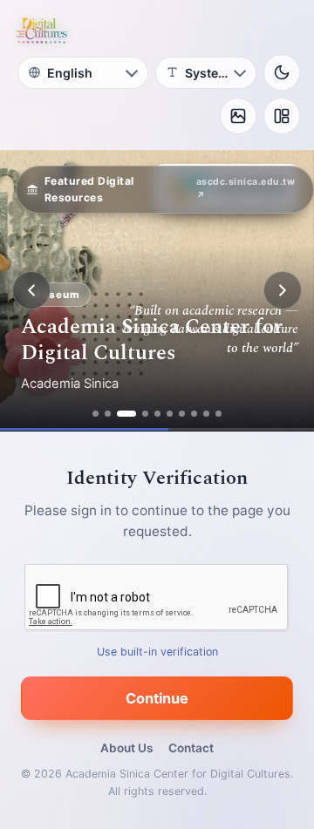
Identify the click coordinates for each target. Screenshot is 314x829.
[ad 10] (218, 414)
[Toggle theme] (281, 72)
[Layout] (281, 116)
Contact (191, 748)
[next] (282, 290)
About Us (126, 748)
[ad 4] (145, 414)
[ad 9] (206, 414)
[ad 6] (170, 414)
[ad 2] (108, 414)
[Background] (238, 116)
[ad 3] (126, 414)
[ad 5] (157, 414)
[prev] (31, 290)
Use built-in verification (157, 651)
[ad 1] (95, 414)
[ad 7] (182, 414)
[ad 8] (194, 414)
